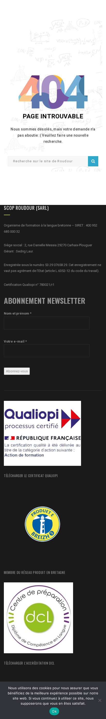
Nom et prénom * (17, 313)
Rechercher (93, 161)
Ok (54, 711)
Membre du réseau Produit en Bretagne (34, 572)
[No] (99, 700)
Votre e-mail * (15, 341)
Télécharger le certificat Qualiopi (31, 475)
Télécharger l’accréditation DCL (29, 663)
